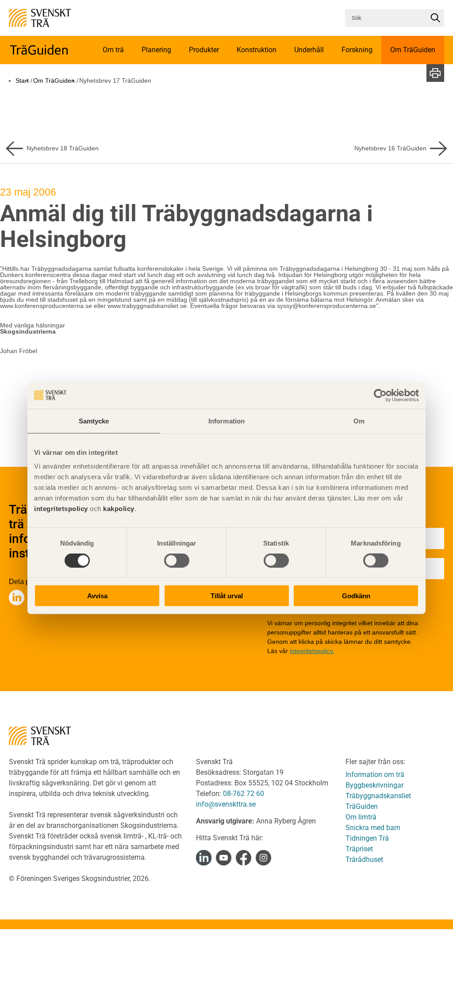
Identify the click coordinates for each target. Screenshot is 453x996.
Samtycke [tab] (94, 420)
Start (22, 80)
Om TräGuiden (54, 80)
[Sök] (435, 18)
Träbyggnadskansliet (378, 796)
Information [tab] (226, 420)
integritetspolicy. (312, 650)
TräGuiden (362, 806)
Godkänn (356, 596)
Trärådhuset (364, 859)
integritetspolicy (61, 508)
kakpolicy (118, 508)
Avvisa (97, 596)
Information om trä (375, 774)
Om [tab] (359, 420)
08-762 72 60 (243, 793)
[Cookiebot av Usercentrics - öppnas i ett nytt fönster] (380, 395)
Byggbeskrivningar (374, 785)
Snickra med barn (373, 827)
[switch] (176, 560)
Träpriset (359, 849)
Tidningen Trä (367, 838)
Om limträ (361, 817)
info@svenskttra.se (226, 804)
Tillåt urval (227, 596)
